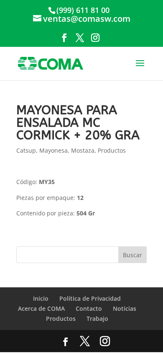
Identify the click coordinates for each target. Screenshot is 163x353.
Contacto (89, 308)
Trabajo (97, 318)
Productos (112, 150)
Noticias (124, 308)
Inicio (40, 298)
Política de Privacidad (90, 298)
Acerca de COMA (41, 308)
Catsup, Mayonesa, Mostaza (55, 150)
